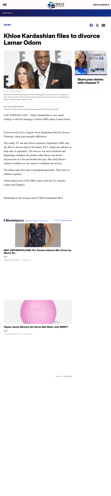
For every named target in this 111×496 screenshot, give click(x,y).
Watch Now (100, 5)
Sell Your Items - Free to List (36, 221)
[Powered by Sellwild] (68, 376)
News (7, 24)
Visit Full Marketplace (63, 220)
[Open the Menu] (4, 4)
